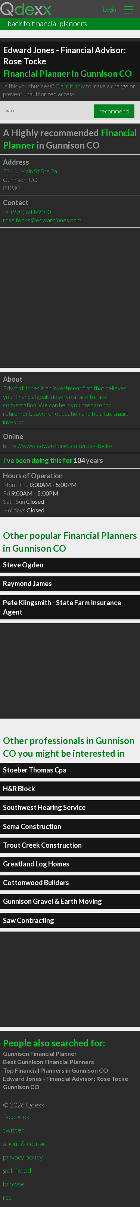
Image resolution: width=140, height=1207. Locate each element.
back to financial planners (47, 23)
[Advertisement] (70, 298)
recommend (114, 111)
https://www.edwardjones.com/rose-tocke (57, 445)
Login (109, 9)
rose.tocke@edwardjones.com (42, 219)
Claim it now (70, 86)
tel (27, 211)
